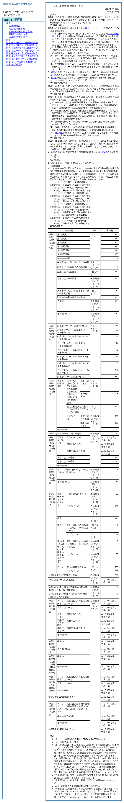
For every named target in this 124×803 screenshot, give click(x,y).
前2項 (54, 77)
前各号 (58, 132)
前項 (53, 72)
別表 (85, 28)
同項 (56, 75)
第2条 (104, 152)
